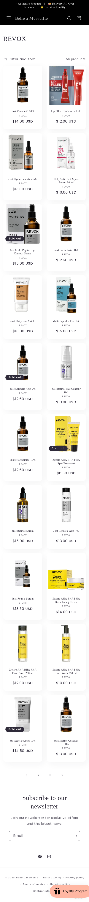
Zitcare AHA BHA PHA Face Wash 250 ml (66, 671)
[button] (8, 18)
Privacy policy (74, 877)
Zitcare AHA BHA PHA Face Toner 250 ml (23, 671)
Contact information (46, 891)
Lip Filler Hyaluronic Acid (66, 111)
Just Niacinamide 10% (23, 459)
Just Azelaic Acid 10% (23, 740)
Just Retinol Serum (23, 530)
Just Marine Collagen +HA (66, 742)
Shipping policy (59, 884)
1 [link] (27, 775)
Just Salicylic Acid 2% (23, 388)
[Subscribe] (75, 836)
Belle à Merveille (27, 877)
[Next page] (62, 775)
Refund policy (52, 877)
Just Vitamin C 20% (22, 111)
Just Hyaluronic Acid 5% (22, 179)
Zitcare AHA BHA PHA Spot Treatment (66, 461)
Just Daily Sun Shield (22, 321)
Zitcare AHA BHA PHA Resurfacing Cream (66, 600)
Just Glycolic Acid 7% (66, 530)
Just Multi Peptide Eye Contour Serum (23, 252)
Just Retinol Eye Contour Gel (66, 390)
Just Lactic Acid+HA (66, 250)
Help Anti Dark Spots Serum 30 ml (66, 181)
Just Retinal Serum (23, 598)
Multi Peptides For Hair (66, 321)
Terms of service (34, 884)
